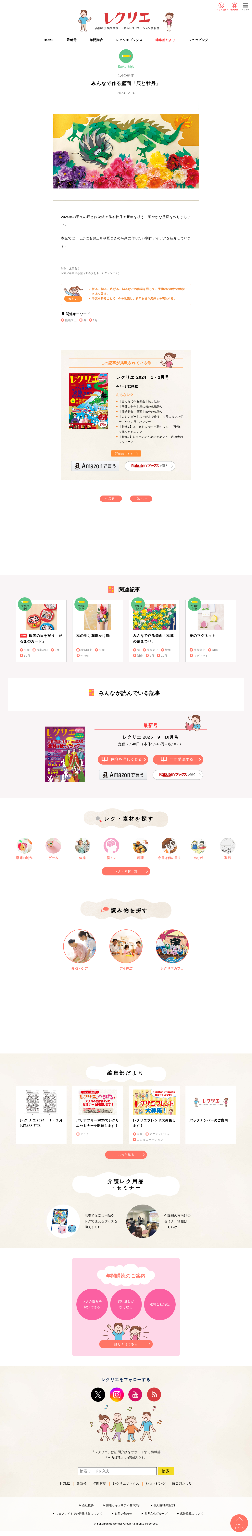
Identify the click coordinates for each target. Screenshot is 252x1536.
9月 (57, 650)
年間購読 (234, 10)
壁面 (168, 650)
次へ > (142, 498)
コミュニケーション (150, 1139)
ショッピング (198, 40)
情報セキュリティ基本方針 (123, 1505)
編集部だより (165, 40)
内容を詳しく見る (126, 759)
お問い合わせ (123, 1513)
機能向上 (71, 320)
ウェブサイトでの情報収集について (79, 1513)
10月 (27, 655)
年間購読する (182, 759)
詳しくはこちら (126, 1344)
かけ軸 (85, 655)
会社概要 (88, 1505)
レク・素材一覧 (126, 871)
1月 (95, 320)
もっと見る (126, 1154)
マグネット (201, 655)
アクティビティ (159, 1134)
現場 (140, 1134)
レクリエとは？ (221, 10)
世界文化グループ (156, 1513)
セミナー (86, 1134)
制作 (27, 650)
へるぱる (114, 1457)
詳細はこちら (124, 453)
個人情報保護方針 (165, 1505)
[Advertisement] (92, 542)
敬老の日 (42, 650)
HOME (49, 40)
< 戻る (110, 498)
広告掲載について (191, 1513)
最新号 (72, 40)
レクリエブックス (129, 40)
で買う (163, 465)
